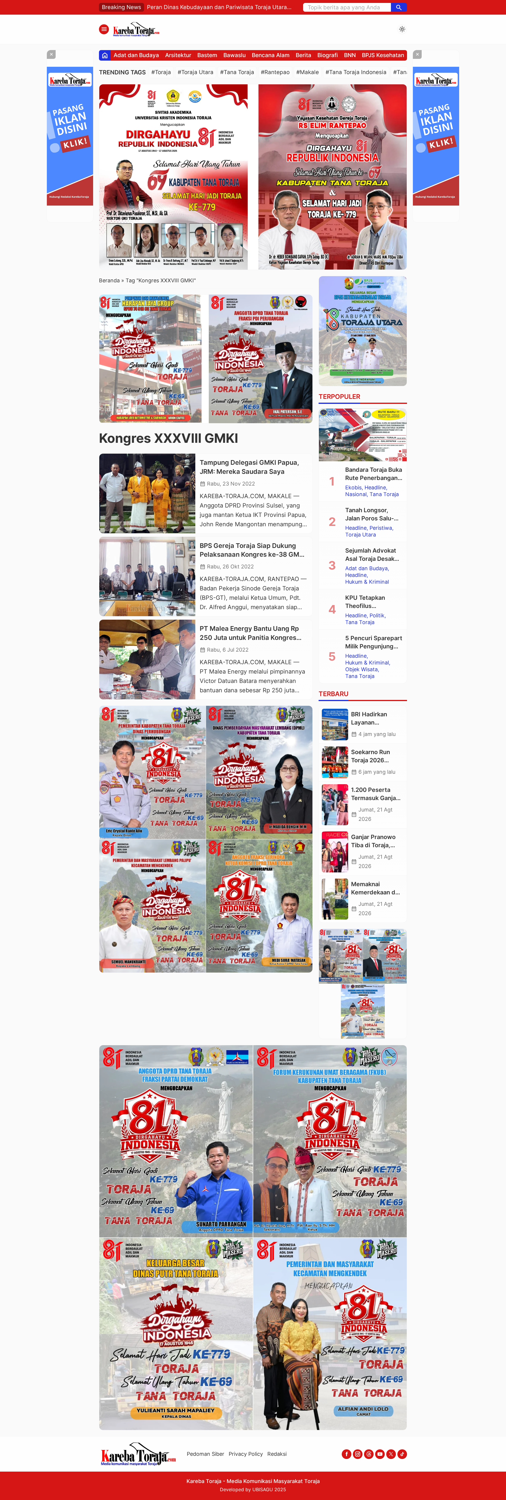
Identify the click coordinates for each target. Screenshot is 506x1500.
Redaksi (277, 1454)
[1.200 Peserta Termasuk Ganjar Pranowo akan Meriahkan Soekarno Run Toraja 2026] (335, 804)
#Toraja (161, 72)
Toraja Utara (360, 534)
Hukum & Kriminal (367, 582)
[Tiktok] (402, 1454)
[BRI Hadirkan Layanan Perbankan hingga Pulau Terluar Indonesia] (335, 724)
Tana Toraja (384, 494)
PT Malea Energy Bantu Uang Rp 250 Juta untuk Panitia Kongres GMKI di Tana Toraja (249, 637)
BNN (350, 55)
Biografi (327, 55)
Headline (375, 487)
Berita (303, 55)
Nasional (356, 494)
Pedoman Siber (205, 1454)
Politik (377, 615)
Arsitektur (178, 55)
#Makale (307, 72)
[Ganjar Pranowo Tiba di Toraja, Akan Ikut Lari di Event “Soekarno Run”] (335, 851)
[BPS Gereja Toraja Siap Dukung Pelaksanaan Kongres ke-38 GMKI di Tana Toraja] (147, 576)
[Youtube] (380, 1454)
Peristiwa (381, 528)
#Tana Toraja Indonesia (356, 72)
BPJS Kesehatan (383, 55)
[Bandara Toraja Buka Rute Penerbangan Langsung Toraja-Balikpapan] (363, 435)
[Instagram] (358, 1454)
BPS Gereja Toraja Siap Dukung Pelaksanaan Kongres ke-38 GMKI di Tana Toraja (252, 555)
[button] (399, 7)
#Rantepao (275, 72)
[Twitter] (391, 1454)
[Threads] (369, 1454)
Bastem (207, 55)
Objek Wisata (361, 669)
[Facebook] (346, 1454)
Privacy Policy (246, 1454)
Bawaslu (234, 55)
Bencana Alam (271, 55)
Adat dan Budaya (136, 55)
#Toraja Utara (195, 72)
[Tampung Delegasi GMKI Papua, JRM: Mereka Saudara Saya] (147, 493)
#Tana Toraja (237, 72)
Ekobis (353, 487)
